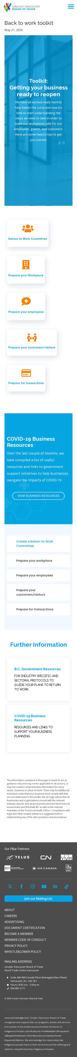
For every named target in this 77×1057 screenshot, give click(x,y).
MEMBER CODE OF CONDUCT (25, 940)
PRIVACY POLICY (15, 946)
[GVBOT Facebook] (21, 886)
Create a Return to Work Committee (34, 543)
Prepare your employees (26, 312)
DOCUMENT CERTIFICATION (24, 928)
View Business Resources (39, 496)
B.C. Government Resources (37, 669)
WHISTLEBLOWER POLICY (22, 952)
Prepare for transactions (26, 383)
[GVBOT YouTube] (44, 886)
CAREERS (10, 916)
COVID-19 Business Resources (29, 718)
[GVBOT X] (10, 886)
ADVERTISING (14, 922)
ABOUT (9, 910)
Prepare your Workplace (25, 275)
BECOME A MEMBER (18, 934)
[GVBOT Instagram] (32, 886)
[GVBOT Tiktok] (66, 886)
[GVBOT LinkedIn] (55, 886)
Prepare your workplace (34, 561)
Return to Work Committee (27, 238)
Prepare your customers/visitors (31, 347)
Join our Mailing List (38, 898)
